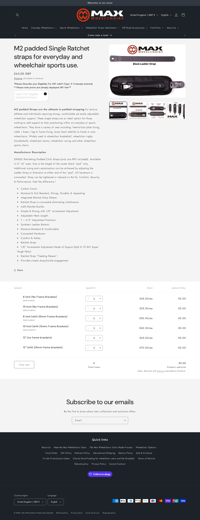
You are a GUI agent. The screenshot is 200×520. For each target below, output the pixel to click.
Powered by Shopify (45, 513)
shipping (160, 370)
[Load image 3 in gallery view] (157, 110)
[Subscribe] (124, 420)
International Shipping (104, 453)
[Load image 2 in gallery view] (137, 110)
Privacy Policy (99, 463)
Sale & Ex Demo (144, 453)
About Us (46, 447)
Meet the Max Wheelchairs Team (70, 447)
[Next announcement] (184, 35)
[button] (17, 15)
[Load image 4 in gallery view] (176, 110)
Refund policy (81, 463)
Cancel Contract (117, 463)
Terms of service (92, 513)
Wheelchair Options (146, 447)
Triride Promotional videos (56, 458)
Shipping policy (109, 513)
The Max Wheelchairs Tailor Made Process (111, 447)
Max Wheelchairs (29, 513)
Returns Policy (125, 453)
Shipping (18, 78)
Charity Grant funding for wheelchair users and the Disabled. (104, 458)
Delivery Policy (82, 453)
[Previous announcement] (15, 35)
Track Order (51, 453)
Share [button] (20, 270)
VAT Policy (66, 453)
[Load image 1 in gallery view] (118, 110)
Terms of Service (146, 458)
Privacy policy (77, 513)
